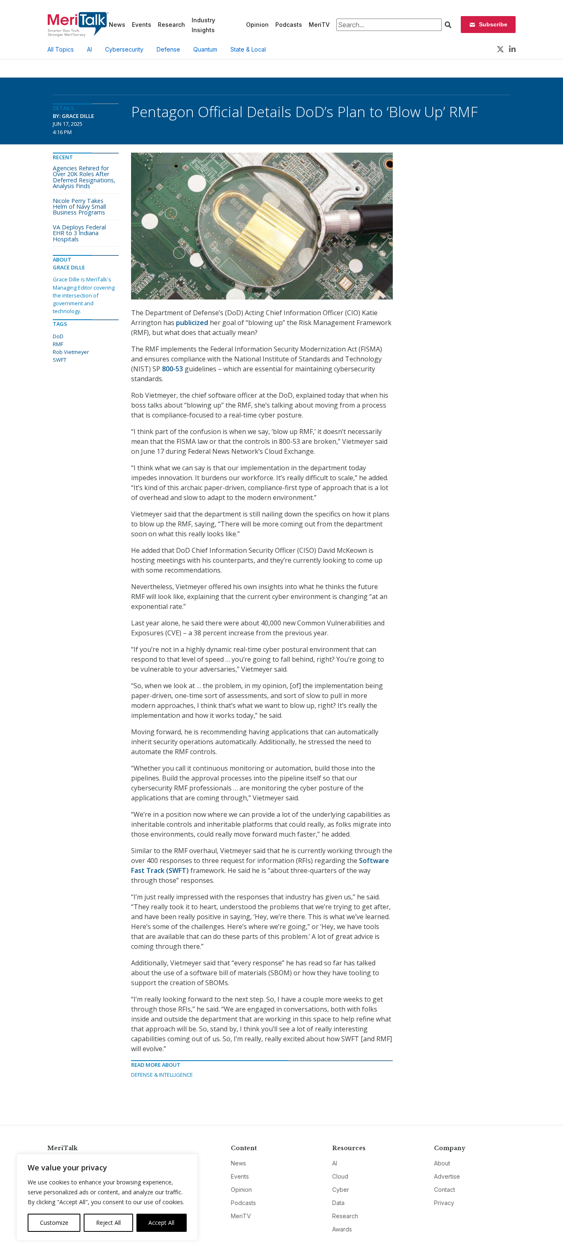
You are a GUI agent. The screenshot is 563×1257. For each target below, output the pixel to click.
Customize (54, 1222)
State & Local (248, 49)
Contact (444, 1189)
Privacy (444, 1202)
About (442, 1163)
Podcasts (288, 24)
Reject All (108, 1222)
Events (141, 24)
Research (171, 24)
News (117, 24)
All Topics (60, 49)
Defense (168, 49)
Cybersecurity (124, 49)
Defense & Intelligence (162, 1074)
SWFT (59, 359)
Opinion (257, 24)
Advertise (447, 1176)
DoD (58, 336)
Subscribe (493, 24)
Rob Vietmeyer (71, 352)
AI (89, 49)
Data (338, 1202)
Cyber (340, 1189)
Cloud (340, 1176)
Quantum (205, 49)
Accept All (161, 1222)
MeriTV (319, 24)
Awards (342, 1229)
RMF (58, 344)
